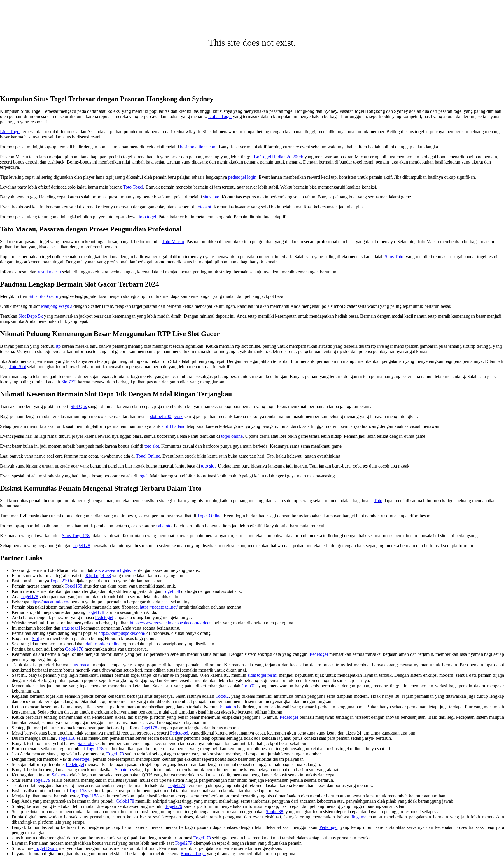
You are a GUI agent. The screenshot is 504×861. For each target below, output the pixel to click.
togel (143, 475)
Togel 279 (59, 580)
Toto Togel (133, 186)
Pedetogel (104, 617)
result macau (49, 271)
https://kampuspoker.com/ (121, 633)
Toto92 (249, 685)
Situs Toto (394, 256)
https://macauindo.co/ (49, 601)
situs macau (81, 664)
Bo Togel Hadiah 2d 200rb (278, 156)
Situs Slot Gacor (43, 296)
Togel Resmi (46, 848)
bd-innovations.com (198, 146)
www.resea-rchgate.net (115, 570)
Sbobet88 (274, 811)
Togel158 (73, 586)
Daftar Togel (220, 116)
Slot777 (68, 381)
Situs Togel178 (76, 535)
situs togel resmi (263, 675)
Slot (35, 638)
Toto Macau (173, 241)
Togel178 (81, 545)
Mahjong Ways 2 (56, 306)
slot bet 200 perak (166, 416)
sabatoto (164, 525)
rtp (58, 346)
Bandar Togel (193, 853)
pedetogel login (242, 177)
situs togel (71, 627)
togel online (232, 436)
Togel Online (148, 456)
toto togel (147, 216)
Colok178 (74, 648)
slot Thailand (174, 426)
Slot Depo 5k (30, 316)
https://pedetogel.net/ (159, 607)
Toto (378, 500)
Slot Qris (79, 406)
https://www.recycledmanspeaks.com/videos (170, 622)
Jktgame (358, 816)
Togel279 (41, 780)
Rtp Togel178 (98, 575)
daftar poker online (103, 643)
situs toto (211, 196)
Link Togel (10, 131)
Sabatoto (228, 706)
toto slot (204, 206)
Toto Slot (17, 366)
